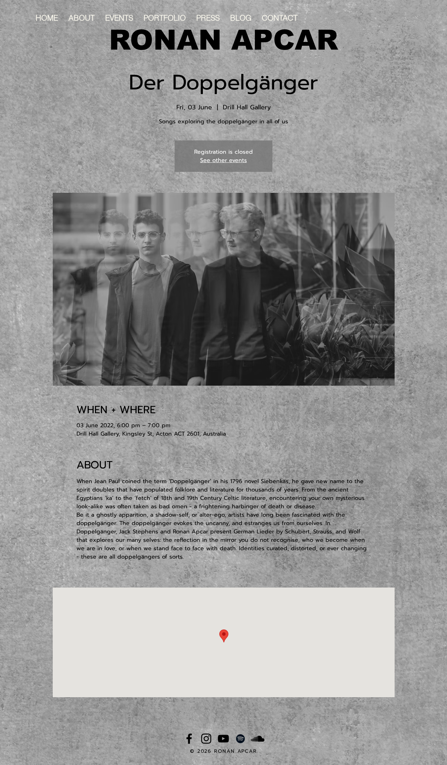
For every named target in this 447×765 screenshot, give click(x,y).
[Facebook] (189, 738)
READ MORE (92, 569)
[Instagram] (206, 738)
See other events (223, 160)
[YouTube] (223, 738)
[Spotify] (240, 738)
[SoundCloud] (257, 738)
